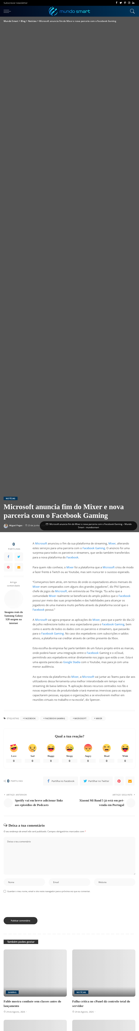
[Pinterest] (125, 3)
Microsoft (41, 543)
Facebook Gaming (94, 548)
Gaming (12, 992)
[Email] (18, 567)
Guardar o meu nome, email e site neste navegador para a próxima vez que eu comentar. (48, 891)
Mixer (112, 543)
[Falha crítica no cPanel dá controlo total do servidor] (103, 973)
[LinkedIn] (133, 3)
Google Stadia (71, 662)
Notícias (10, 498)
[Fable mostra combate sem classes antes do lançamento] (35, 973)
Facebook (72, 557)
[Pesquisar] (131, 11)
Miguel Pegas (15, 525)
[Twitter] (121, 3)
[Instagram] (129, 3)
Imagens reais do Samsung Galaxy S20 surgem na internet (13, 618)
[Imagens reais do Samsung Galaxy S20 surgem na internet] (13, 599)
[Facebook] (117, 3)
